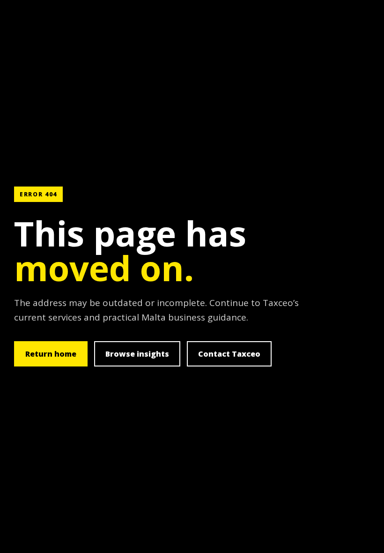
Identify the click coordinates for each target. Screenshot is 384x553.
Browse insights (137, 354)
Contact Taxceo (229, 354)
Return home (50, 354)
